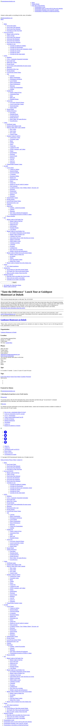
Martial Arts (13, 177)
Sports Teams (13, 107)
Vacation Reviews (14, 116)
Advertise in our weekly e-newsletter (16, 279)
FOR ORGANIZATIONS (38, 5)
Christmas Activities (15, 242)
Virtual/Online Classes (12, 197)
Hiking (11, 258)
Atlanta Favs (7, 268)
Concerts (12, 75)
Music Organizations (15, 77)
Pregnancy (12, 196)
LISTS (5, 55)
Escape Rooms (10, 64)
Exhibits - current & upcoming (17, 207)
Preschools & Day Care (12, 69)
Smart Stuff (9, 206)
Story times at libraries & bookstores (19, 212)
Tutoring (9, 204)
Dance (11, 144)
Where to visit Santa (15, 239)
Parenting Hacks (14, 114)
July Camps (13, 132)
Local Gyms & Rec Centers (17, 104)
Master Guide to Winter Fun (17, 254)
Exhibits (12, 89)
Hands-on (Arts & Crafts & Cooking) (19, 184)
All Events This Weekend (13, 39)
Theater (12, 142)
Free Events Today (11, 25)
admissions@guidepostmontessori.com (10, 354)
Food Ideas (12, 112)
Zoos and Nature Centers (16, 259)
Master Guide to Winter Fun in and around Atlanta (19, 253)
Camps (5, 122)
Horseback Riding (14, 176)
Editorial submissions (9, 420)
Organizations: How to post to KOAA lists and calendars (49, 8)
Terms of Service (8, 452)
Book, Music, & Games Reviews (18, 119)
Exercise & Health (14, 172)
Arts (8, 74)
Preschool (12, 154)
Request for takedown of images (12, 425)
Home (33, 2)
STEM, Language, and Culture (17, 149)
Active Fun (9, 100)
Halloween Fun (14, 224)
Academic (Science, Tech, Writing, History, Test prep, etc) (24, 187)
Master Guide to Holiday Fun (17, 234)
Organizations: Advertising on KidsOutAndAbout (47, 11)
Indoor (19, 376)
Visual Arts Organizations (16, 87)
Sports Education (14, 106)
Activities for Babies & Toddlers (18, 45)
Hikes (11, 96)
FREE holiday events (15, 241)
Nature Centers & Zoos (15, 92)
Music (11, 141)
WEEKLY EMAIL (8, 274)
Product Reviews (14, 117)
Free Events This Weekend (13, 27)
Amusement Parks (14, 94)
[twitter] (5, 435)
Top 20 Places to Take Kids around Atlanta (17, 269)
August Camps (13, 134)
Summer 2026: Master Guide (14, 126)
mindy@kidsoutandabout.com (8, 314)
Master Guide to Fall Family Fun (15, 219)
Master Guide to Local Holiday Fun (16, 231)
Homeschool (13, 191)
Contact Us (7, 424)
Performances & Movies (16, 79)
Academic (23, 376)
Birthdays (9, 57)
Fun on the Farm (11, 60)
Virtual (5, 264)
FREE (5, 24)
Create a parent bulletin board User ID (13, 417)
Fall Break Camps (11, 124)
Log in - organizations (9, 415)
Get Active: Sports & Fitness (17, 102)
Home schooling (11, 216)
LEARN (6, 166)
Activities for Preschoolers (16, 47)
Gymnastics (13, 174)
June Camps (13, 131)
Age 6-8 (12, 159)
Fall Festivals (13, 226)
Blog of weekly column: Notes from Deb (17, 273)
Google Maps (8, 342)
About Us (6, 446)
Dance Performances (15, 84)
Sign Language (13, 186)
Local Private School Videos (14, 72)
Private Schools (11, 70)
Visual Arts (12, 146)
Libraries (12, 209)
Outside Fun (10, 90)
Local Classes (10, 167)
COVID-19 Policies (9, 419)
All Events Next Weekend (13, 40)
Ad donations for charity (10, 454)
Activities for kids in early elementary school (21, 49)
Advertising (7, 422)
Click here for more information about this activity (13, 308)
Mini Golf (12, 97)
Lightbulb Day (13, 248)
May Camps (13, 129)
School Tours (13, 376)
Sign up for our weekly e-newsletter (16, 278)
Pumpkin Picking (14, 99)
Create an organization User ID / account (14, 414)
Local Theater (13, 80)
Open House (7, 376)
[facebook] (5, 432)
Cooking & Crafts (14, 147)
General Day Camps (15, 137)
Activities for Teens (15, 52)
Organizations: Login (40, 7)
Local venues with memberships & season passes (19, 65)
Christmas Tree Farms (15, 236)
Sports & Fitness (14, 171)
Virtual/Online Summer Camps (14, 164)
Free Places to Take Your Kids (14, 30)
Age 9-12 (12, 161)
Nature (11, 151)
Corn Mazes (13, 229)
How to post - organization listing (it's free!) (15, 412)
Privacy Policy (8, 451)
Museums (9, 67)
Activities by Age (11, 44)
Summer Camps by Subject (13, 136)
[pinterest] (5, 438)
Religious (12, 157)
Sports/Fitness (13, 152)
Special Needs (10, 109)
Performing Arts (14, 179)
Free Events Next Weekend (13, 29)
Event (2, 376)
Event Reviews (13, 121)
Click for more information (7, 356)
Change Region (35, 4)
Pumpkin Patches (14, 227)
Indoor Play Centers (12, 62)
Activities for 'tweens (15, 50)
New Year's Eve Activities (16, 249)
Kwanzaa (12, 246)
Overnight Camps (14, 139)
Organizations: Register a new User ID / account (47, 10)
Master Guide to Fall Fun (13, 34)
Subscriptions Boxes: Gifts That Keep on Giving (22, 238)
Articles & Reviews (12, 110)
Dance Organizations (15, 82)
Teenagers (12, 162)
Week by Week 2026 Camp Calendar (16, 127)
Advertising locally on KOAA (11, 449)
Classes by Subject (14, 169)
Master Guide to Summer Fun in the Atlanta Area (19, 263)
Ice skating (12, 256)
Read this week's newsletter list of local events (18, 276)
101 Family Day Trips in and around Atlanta (18, 271)
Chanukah (12, 244)
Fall (5, 217)
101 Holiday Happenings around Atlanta (20, 232)
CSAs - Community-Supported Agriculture (17, 59)
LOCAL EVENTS (8, 32)
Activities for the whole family (17, 54)
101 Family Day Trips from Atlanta (12, 285)
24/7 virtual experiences (13, 266)
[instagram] (5, 442)
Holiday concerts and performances (18, 251)
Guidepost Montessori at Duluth (13, 320)
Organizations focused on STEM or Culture (21, 214)
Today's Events (10, 35)
